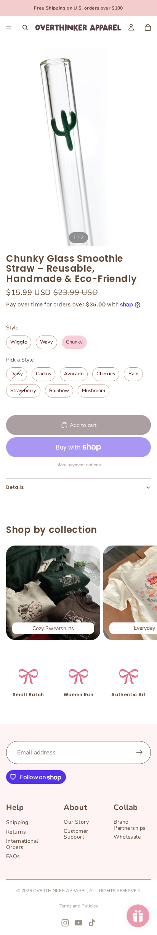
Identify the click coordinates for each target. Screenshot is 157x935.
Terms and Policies (78, 906)
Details (15, 487)
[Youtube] (78, 922)
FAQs (13, 856)
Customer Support (76, 834)
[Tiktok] (91, 922)
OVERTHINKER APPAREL (60, 891)
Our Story (76, 822)
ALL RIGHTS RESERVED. (115, 891)
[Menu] (9, 27)
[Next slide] (142, 593)
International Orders (22, 843)
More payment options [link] (78, 465)
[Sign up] (139, 752)
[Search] (25, 27)
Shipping (17, 822)
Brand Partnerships (130, 824)
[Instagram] (65, 922)
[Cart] (147, 27)
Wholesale (127, 837)
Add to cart (83, 425)
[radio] (18, 342)
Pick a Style (20, 359)
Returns (16, 832)
